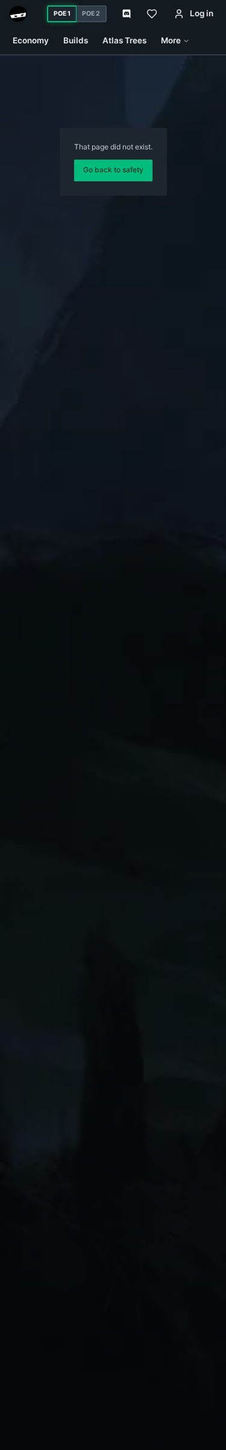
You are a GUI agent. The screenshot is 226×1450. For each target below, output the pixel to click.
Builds (75, 40)
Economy (31, 40)
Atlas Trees (124, 40)
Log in (201, 13)
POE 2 (91, 13)
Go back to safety (113, 169)
